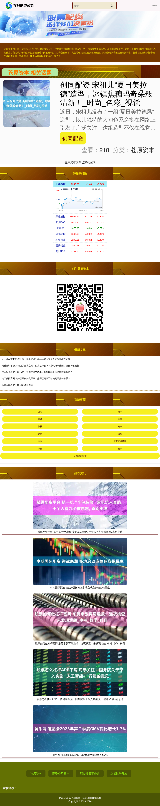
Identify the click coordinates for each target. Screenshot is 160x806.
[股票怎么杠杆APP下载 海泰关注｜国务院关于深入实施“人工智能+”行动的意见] (80, 672)
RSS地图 (85, 797)
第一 (120, 411)
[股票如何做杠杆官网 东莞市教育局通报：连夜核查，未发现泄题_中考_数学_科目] (80, 616)
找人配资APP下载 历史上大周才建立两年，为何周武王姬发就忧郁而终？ (37, 371)
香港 (40, 418)
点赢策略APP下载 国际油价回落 (17, 384)
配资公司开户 (60, 773)
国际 (120, 448)
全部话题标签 (80, 455)
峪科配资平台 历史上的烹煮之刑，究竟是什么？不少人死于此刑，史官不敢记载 (40, 365)
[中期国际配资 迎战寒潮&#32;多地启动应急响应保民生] (80, 560)
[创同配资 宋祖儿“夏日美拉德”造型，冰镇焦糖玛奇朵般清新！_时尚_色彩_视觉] (26, 103)
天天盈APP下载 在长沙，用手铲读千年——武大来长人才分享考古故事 (36, 359)
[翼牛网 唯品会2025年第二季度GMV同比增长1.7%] (80, 728)
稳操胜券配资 (118, 773)
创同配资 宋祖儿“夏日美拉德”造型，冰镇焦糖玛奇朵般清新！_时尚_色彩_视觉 (106, 93)
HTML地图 (95, 797)
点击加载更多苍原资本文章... (80, 162)
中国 (40, 441)
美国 (120, 418)
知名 (120, 433)
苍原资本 (36, 773)
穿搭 (40, 433)
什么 (40, 448)
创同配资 (72, 138)
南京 (120, 426)
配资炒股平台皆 (90, 773)
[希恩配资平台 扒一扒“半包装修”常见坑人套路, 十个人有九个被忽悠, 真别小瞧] (80, 504)
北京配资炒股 (119, 441)
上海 (40, 411)
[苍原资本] (20, 5)
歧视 (40, 426)
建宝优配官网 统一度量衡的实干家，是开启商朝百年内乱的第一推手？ (36, 378)
